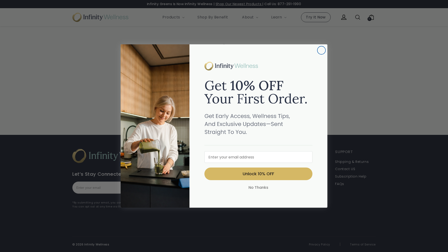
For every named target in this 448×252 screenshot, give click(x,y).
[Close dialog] (321, 50)
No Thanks (258, 187)
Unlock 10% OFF (258, 174)
